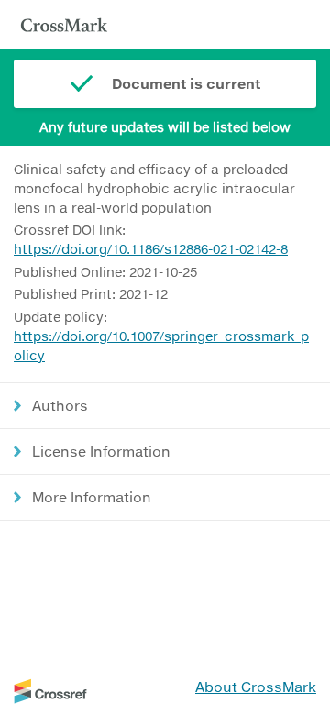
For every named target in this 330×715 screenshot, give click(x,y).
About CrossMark (255, 686)
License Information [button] (101, 451)
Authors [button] (60, 405)
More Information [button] (91, 497)
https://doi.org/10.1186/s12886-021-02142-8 (151, 249)
